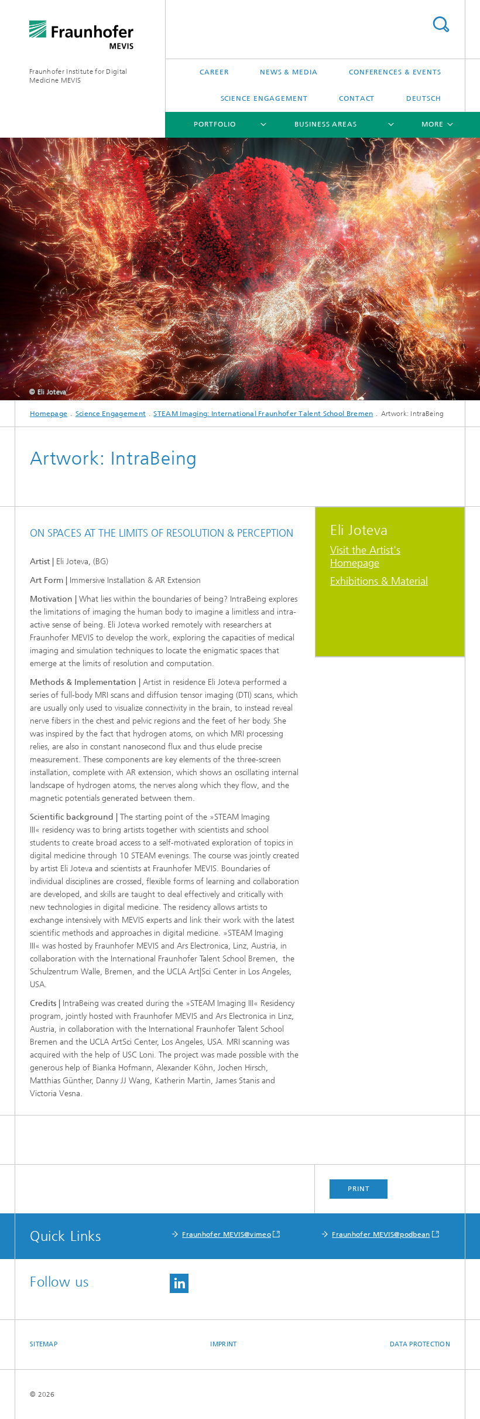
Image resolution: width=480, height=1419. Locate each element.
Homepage (48, 414)
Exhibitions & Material (379, 581)
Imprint (223, 1344)
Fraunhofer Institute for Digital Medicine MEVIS (78, 75)
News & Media (289, 72)
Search (440, 24)
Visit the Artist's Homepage (365, 556)
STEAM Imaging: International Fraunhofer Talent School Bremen (263, 414)
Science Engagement (264, 98)
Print (359, 1189)
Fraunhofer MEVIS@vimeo (226, 1234)
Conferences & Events (395, 72)
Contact (357, 98)
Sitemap (43, 1344)
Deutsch (423, 98)
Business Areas (325, 124)
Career (214, 72)
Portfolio (214, 124)
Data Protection (420, 1344)
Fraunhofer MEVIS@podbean (381, 1234)
